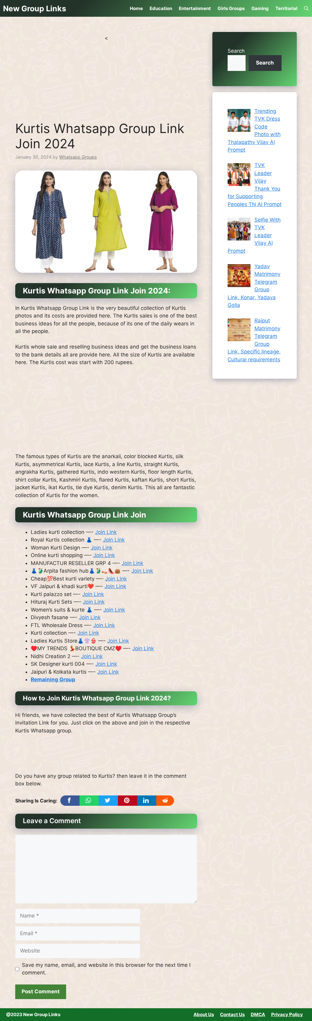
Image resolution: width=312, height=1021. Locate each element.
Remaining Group (53, 679)
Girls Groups (231, 8)
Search (236, 51)
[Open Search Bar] (306, 8)
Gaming (260, 8)
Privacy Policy (287, 1014)
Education (161, 8)
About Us (203, 1014)
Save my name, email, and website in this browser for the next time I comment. (106, 969)
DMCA (258, 1014)
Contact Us (232, 1014)
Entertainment (195, 8)
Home (136, 8)
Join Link (106, 532)
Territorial (286, 8)
